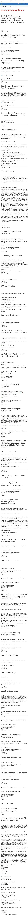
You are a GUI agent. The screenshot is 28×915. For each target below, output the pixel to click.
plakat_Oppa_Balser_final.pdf (18, 102)
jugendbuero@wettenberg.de (13, 862)
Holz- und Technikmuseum (17, 708)
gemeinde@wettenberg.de (8, 866)
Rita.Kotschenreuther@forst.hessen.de (10, 533)
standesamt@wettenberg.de (8, 857)
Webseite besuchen (5, 46)
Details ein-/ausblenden (23, 49)
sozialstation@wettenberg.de (8, 165)
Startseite (8, 6)
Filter (2, 30)
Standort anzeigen (18, 48)
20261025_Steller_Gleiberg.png (19, 665)
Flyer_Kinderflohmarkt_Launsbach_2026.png (9, 398)
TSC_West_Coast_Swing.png (18, 75)
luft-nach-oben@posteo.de (8, 106)
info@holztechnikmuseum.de (8, 434)
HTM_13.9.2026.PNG (14, 428)
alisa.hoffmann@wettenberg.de (9, 588)
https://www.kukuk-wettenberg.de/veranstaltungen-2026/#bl (12, 468)
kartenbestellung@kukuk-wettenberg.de (17, 463)
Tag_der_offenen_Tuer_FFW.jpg (20, 345)
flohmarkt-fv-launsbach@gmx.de (9, 402)
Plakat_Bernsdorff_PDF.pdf (17, 373)
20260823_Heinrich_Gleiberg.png (20, 122)
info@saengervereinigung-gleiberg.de (10, 812)
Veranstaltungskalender (15, 6)
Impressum (3, 914)
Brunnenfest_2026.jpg (14, 273)
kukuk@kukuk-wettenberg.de (8, 52)
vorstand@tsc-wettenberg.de (8, 79)
